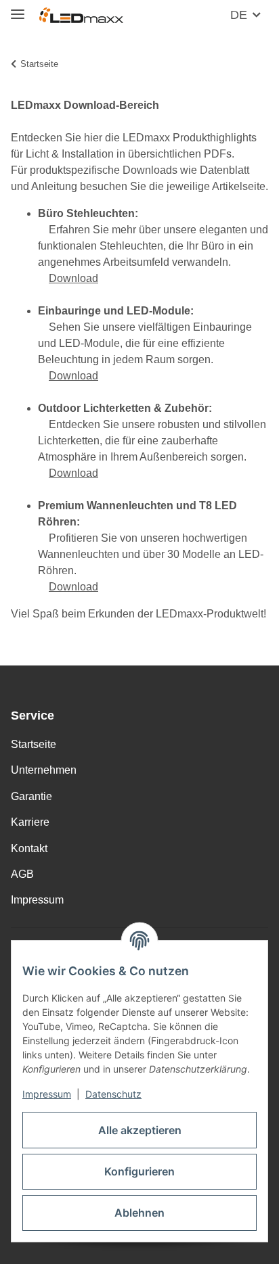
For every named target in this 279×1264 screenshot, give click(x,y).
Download (73, 278)
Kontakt (29, 848)
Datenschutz (113, 1094)
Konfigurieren (139, 1171)
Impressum (46, 1094)
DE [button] (238, 15)
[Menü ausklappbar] (17, 8)
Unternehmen (44, 770)
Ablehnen (139, 1212)
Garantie (31, 796)
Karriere (30, 822)
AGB (22, 874)
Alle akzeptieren (139, 1130)
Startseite (33, 744)
